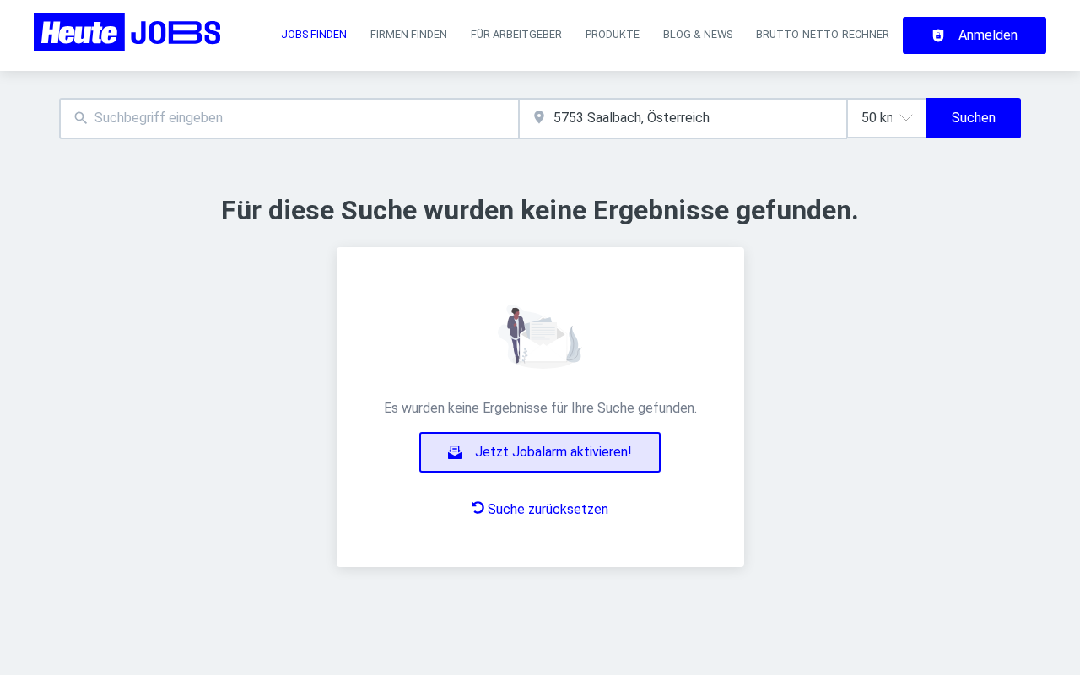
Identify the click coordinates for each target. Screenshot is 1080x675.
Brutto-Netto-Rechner (822, 34)
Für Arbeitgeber (516, 34)
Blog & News (697, 34)
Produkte (613, 34)
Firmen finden (408, 34)
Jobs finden (314, 34)
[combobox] (289, 118)
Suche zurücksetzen (548, 509)
